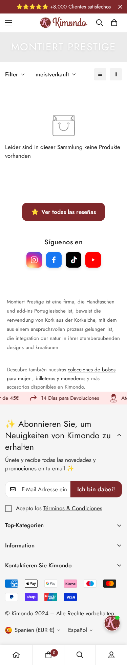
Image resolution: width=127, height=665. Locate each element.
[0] (114, 22)
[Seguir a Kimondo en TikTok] (73, 260)
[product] (16, 655)
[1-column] (100, 74)
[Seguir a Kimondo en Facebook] (54, 260)
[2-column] (116, 74)
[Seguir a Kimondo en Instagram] (34, 260)
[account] (111, 654)
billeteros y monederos (61, 378)
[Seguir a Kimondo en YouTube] (93, 260)
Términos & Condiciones (72, 508)
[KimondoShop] (63, 23)
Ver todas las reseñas (63, 211)
